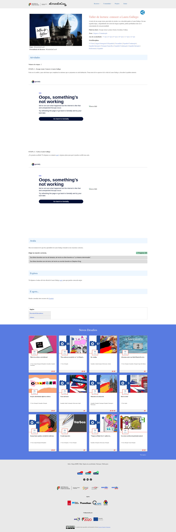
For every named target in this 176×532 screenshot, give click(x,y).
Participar (98, 464)
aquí (57, 155)
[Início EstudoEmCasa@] (38, 4)
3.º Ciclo (91, 43)
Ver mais (142, 455)
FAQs (80, 464)
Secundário (118, 43)
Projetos (117, 3)
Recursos (96, 3)
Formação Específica (107, 46)
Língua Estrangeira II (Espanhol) (104, 43)
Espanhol (100, 48)
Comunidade (107, 3)
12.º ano (132, 37)
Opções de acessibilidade (89, 464)
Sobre (69, 464)
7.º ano (105, 37)
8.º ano (110, 37)
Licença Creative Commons (104, 527)
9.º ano (115, 37)
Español (51, 298)
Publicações (105, 464)
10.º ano (120, 37)
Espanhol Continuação (129, 43)
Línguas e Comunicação (100, 33)
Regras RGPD (75, 464)
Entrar (125, 3)
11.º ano (126, 37)
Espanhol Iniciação (94, 46)
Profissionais (92, 48)
